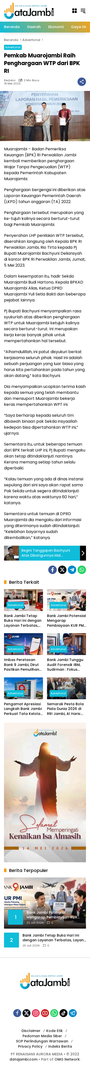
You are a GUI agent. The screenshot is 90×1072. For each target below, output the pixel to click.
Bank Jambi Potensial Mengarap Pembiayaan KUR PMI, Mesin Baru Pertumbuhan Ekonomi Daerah (66, 621)
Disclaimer (31, 1030)
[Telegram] (72, 570)
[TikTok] (64, 1013)
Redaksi (10, 80)
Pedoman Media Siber (42, 1035)
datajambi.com (24, 1059)
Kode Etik (54, 1030)
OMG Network (67, 1059)
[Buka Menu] (75, 11)
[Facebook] (52, 570)
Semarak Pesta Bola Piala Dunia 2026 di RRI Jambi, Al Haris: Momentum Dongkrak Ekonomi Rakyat (65, 709)
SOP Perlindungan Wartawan (42, 1041)
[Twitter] (62, 570)
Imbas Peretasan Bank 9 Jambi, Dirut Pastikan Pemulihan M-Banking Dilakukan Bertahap (23, 665)
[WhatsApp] (82, 570)
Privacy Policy (30, 1046)
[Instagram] (36, 1013)
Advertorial (12, 47)
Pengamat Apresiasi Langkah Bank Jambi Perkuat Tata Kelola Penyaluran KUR (23, 709)
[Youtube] (45, 1013)
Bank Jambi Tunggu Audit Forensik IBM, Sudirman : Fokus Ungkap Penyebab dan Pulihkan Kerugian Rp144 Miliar (66, 665)
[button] (83, 11)
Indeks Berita (60, 1046)
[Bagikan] (82, 82)
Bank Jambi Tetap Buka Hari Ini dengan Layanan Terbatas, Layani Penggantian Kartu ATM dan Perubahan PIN (23, 621)
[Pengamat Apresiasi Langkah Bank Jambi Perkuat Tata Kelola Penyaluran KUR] (23, 688)
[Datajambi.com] (29, 10)
